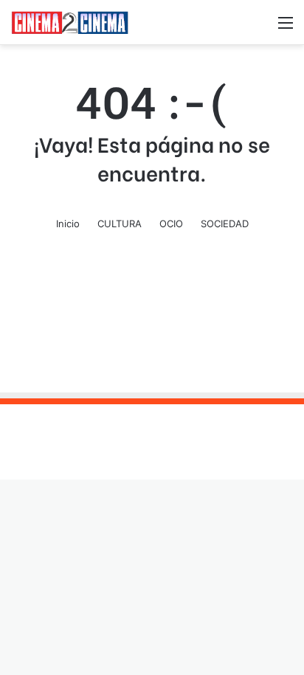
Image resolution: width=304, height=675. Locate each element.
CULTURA (119, 223)
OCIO (171, 223)
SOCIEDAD (225, 223)
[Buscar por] (259, 27)
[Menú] (285, 27)
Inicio (68, 223)
